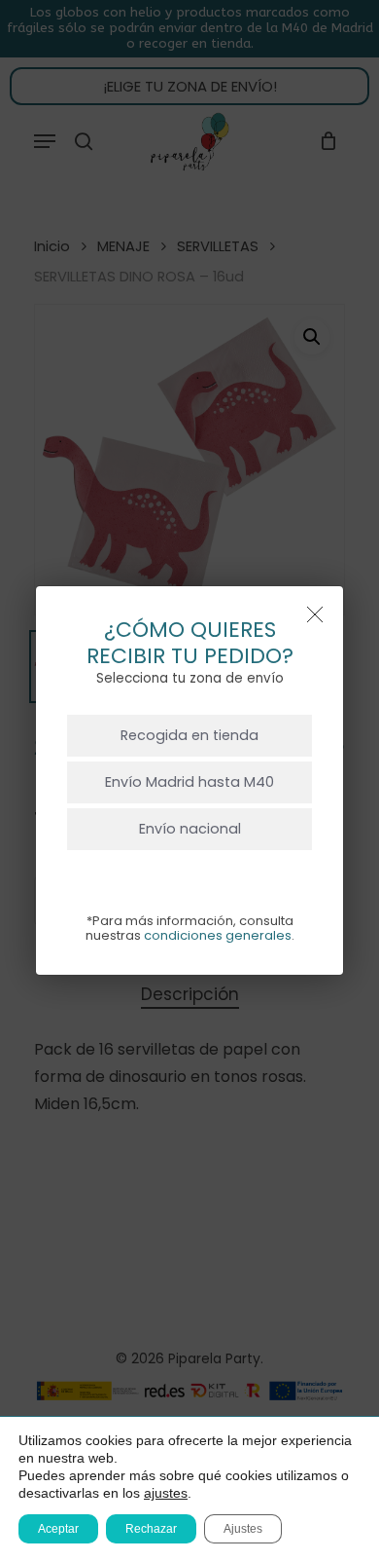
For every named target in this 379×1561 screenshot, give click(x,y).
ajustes (166, 1493)
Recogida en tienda (189, 735)
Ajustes (243, 1529)
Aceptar (58, 1529)
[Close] (314, 614)
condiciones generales (218, 935)
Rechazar (151, 1529)
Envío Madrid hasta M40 (189, 782)
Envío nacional (190, 828)
